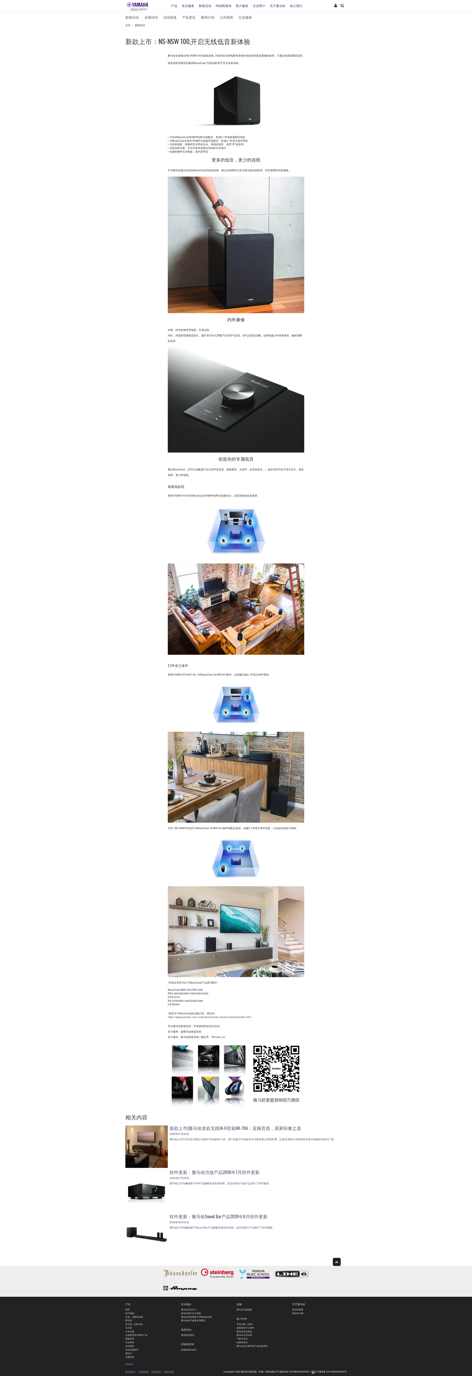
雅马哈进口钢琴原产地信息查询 (252, 1345)
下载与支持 (242, 1338)
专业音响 (129, 1342)
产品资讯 (188, 17)
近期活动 (151, 17)
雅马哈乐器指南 (244, 1309)
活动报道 (170, 17)
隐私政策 (169, 1372)
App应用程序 (131, 1349)
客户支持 (242, 1319)
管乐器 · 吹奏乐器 (134, 1323)
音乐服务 (188, 5)
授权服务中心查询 (245, 1327)
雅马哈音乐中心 (189, 1309)
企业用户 (259, 5)
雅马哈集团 (297, 1309)
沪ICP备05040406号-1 (300, 1371)
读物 (239, 1304)
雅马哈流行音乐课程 (191, 1313)
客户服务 (242, 5)
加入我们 (296, 5)
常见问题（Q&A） (245, 1323)
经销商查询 (223, 5)
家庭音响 (129, 1338)
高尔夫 (128, 1353)
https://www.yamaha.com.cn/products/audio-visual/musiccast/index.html (209, 1017)
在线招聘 (143, 1372)
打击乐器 (129, 1331)
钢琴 (127, 1309)
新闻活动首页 (187, 1334)
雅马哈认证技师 (244, 1334)
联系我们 (130, 1372)
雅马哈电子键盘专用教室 (193, 1320)
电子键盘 (129, 1313)
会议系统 (129, 1345)
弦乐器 (128, 1327)
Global (129, 1364)
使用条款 (156, 1372)
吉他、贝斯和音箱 (134, 1316)
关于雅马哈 (277, 5)
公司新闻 (226, 17)
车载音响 (129, 1356)
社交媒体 (245, 17)
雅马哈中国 (297, 1313)
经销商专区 (242, 1342)
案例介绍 (207, 17)
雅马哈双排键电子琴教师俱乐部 (196, 1316)
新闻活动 (205, 5)
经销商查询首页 (189, 1349)
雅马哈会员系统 (244, 1331)
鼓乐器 (128, 1320)
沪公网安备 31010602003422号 (331, 1371)
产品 (174, 5)
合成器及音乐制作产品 (136, 1334)
